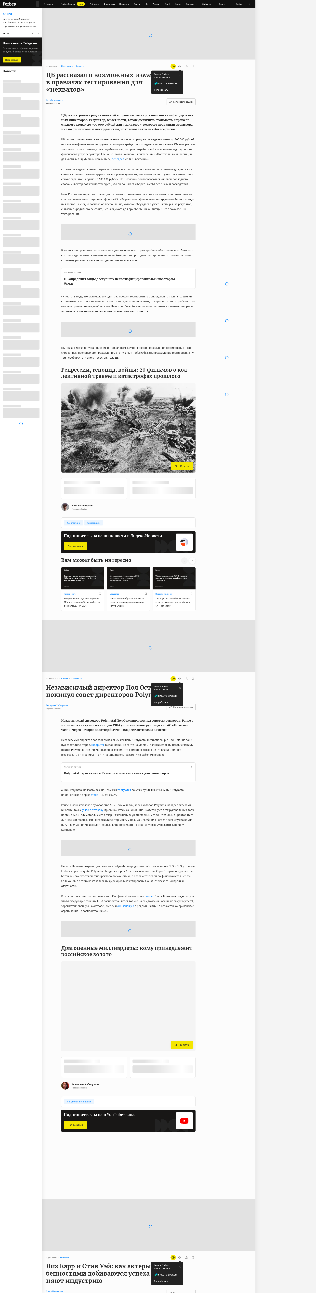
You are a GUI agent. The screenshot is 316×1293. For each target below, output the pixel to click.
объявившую (125, 879)
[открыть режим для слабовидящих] (173, 66)
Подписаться (75, 519)
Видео (137, 3)
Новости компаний (164, 567)
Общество (114, 567)
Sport (167, 3)
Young (178, 3)
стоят (95, 768)
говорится (98, 718)
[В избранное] (100, 567)
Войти (239, 3)
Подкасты (124, 3)
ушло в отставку (92, 783)
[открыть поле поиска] (250, 4)
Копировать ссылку (183, 101)
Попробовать (161, 89)
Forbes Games (72, 3)
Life (146, 3)
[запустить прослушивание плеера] (179, 66)
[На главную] (9, 4)
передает (118, 159)
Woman (156, 3)
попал (149, 870)
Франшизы (109, 3)
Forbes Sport (69, 567)
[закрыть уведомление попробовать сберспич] (180, 75)
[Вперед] (200, 462)
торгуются (124, 763)
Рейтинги (94, 3)
